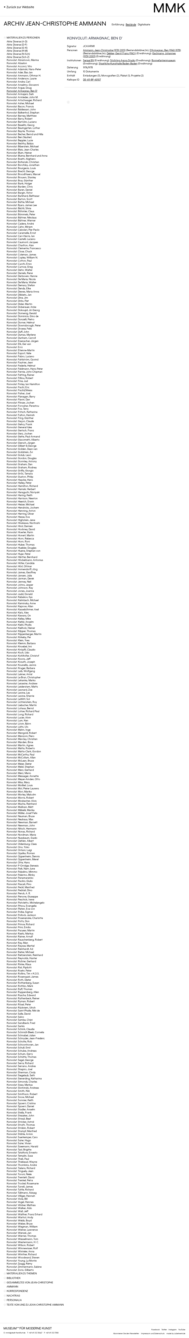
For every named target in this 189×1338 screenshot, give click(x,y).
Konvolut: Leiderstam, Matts (22, 686)
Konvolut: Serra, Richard (20, 1063)
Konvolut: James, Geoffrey (21, 572)
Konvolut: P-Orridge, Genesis (23, 865)
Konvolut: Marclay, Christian (22, 738)
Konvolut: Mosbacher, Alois (22, 800)
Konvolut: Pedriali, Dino (19, 890)
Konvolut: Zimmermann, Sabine (24, 1266)
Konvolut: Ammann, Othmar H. (24, 75)
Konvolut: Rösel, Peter (19, 1004)
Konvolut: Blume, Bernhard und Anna (27, 155)
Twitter (164, 1329)
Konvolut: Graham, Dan (19, 464)
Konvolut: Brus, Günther (20, 180)
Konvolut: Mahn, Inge (18, 729)
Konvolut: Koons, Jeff (18, 658)
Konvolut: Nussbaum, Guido (22, 837)
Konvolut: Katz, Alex (18, 612)
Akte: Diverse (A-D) (17, 41)
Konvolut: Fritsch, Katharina (22, 411)
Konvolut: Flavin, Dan (18, 399)
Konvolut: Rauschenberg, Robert (25, 939)
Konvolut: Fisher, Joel (18, 393)
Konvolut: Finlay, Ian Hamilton (23, 384)
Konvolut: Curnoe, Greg (20, 266)
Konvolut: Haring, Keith (19, 495)
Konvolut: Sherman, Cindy (21, 1072)
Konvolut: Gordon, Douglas (22, 458)
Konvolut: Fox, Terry (18, 408)
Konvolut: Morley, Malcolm (21, 794)
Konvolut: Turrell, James (20, 1186)
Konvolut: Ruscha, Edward (21, 995)
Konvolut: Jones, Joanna (20, 590)
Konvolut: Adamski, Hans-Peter (24, 69)
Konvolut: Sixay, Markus (20, 1084)
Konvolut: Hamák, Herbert (21, 489)
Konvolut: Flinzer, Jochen (20, 402)
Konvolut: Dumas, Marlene (21, 334)
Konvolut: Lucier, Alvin (19, 717)
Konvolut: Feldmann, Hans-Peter (25, 368)
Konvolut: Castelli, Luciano (21, 238)
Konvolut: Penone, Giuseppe (22, 896)
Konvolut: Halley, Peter (19, 482)
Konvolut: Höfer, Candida (21, 563)
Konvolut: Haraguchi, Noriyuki (23, 492)
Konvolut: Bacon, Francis (20, 106)
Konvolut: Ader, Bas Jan (20, 72)
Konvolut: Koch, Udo (18, 652)
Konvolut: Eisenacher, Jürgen (23, 340)
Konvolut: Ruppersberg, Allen (23, 992)
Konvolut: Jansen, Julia (19, 575)
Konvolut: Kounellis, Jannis (21, 664)
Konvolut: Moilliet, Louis (20, 785)
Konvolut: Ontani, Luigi (19, 850)
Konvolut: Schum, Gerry (20, 1053)
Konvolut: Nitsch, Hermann (22, 828)
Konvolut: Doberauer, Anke (21, 306)
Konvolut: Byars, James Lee (22, 205)
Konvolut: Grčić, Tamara (20, 473)
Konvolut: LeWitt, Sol (18, 698)
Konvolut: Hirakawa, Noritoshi (23, 522)
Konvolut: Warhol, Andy (20, 1217)
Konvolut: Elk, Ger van (19, 343)
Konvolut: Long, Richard (20, 714)
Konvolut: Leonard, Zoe (19, 689)
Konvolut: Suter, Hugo (19, 1140)
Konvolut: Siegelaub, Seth (21, 1075)
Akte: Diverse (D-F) (17, 44)
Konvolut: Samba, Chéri (20, 1019)
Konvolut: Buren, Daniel (19, 189)
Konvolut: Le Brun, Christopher (24, 677)
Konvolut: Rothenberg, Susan (23, 982)
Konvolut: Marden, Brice (20, 742)
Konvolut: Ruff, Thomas (19, 989)
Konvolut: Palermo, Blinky (21, 874)
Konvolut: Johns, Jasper (20, 584)
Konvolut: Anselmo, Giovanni (23, 84)
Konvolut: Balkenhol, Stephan (23, 112)
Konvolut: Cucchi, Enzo (19, 263)
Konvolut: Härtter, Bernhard (22, 556)
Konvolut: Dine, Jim (17, 297)
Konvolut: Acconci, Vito (19, 66)
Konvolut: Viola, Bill (17, 1198)
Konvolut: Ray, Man (17, 942)
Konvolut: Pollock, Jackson (21, 914)
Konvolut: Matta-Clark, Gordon (24, 751)
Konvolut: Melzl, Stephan (20, 766)
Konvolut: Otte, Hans (18, 862)
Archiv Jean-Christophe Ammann (55, 23)
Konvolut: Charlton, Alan (20, 245)
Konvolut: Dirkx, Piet (18, 300)
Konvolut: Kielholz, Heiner (21, 627)
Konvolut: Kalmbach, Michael (23, 600)
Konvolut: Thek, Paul (18, 1158)
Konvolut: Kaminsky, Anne (21, 603)
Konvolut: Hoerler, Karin (20, 532)
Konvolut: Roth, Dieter (19, 979)
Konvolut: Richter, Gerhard (21, 961)
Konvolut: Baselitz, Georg (20, 124)
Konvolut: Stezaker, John (20, 1115)
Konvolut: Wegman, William (22, 1226)
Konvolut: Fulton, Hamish (21, 415)
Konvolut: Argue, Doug (19, 87)
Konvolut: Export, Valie (19, 353)
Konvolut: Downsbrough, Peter (24, 325)
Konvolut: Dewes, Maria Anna (23, 291)
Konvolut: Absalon (17, 63)
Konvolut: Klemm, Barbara (21, 643)
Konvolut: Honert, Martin (20, 535)
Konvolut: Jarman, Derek (20, 578)
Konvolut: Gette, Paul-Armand (23, 436)
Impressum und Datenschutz (152, 1333)
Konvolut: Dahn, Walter (19, 269)
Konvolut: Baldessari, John (21, 109)
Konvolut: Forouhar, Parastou (23, 405)
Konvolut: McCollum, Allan (21, 757)
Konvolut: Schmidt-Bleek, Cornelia (25, 1032)
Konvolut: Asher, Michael (20, 103)
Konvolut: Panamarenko (20, 877)
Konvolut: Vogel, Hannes (20, 1201)
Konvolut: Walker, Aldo (19, 1208)
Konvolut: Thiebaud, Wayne (22, 1161)
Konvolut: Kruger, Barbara (21, 668)
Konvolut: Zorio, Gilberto (20, 1269)
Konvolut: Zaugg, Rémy (19, 1263)
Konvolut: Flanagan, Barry (21, 396)
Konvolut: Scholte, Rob (19, 1041)
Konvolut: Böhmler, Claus (20, 211)
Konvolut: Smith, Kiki (18, 1090)
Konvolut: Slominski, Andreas (23, 1087)
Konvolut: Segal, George (20, 1059)
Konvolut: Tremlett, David (20, 1177)
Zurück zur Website (20, 7)
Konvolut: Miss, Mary (18, 782)
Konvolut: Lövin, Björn (19, 723)
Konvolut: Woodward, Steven (23, 1257)
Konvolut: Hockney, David (21, 529)
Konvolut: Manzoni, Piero (20, 735)
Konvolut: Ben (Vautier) (19, 137)
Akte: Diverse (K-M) (17, 50)
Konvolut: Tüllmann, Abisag (22, 1192)
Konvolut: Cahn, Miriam (20, 226)
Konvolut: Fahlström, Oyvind (22, 359)
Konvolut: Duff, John (18, 331)
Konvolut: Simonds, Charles (22, 1081)
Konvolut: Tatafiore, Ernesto (22, 1152)
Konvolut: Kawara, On (19, 615)
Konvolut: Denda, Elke (19, 288)
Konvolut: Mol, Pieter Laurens (23, 788)
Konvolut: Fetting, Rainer (20, 374)
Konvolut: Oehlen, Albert (20, 840)
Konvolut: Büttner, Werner (21, 220)
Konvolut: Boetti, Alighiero (21, 158)
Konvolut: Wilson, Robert (21, 1245)
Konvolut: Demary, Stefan (21, 285)
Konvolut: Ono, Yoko (18, 847)
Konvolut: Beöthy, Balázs (20, 143)
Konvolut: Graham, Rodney (22, 467)
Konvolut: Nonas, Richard (21, 831)
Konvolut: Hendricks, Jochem (23, 507)
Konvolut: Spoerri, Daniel (20, 1106)
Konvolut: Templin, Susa (20, 1155)
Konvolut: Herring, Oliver (20, 513)
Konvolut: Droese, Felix (19, 328)
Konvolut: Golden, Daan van (22, 448)
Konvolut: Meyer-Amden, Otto (23, 779)
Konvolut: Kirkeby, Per (19, 637)
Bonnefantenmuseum (164, 60)
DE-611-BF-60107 (92, 79)
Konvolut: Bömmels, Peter (21, 214)
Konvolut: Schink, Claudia (21, 1029)
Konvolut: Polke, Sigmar (20, 911)
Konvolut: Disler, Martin (19, 303)
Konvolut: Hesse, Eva (18, 516)
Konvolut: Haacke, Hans (20, 479)
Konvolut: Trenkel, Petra (20, 1180)
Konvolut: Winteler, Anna (20, 1251)
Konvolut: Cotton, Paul (19, 260)
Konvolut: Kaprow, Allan (20, 606)
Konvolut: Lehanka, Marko (21, 680)
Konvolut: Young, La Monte (22, 1260)
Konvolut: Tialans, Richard (21, 1168)
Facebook (155, 1329)
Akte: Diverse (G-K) (17, 47)
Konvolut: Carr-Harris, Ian (21, 236)
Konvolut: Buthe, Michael (20, 201)
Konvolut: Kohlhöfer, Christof (23, 655)
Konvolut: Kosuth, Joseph (21, 661)
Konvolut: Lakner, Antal (19, 674)
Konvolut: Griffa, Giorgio (20, 470)
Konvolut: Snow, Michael (20, 1096)
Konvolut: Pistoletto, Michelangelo (25, 902)
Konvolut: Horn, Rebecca (20, 538)
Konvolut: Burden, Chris (20, 186)
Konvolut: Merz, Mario (19, 773)
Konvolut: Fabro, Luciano (20, 356)
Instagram (173, 1329)
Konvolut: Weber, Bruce (19, 1223)
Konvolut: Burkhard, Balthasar (23, 195)
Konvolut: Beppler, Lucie (20, 140)
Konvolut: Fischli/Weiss (19, 390)
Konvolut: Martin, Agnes (20, 745)
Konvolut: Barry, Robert (19, 118)
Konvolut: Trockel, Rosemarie (23, 1183)
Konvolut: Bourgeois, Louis (21, 168)
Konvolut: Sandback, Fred (21, 1022)
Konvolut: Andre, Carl (18, 81)
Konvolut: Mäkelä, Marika (21, 810)
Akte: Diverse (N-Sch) (18, 53)
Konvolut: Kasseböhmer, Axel (23, 609)
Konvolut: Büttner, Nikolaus (22, 217)
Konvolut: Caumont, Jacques (22, 242)
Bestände (131, 24)
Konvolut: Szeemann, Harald (22, 1146)
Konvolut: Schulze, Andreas (22, 1050)
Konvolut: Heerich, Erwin (20, 501)
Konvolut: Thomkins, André (22, 1164)
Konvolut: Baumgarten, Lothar (23, 127)
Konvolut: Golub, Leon (19, 454)
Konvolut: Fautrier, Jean (20, 362)
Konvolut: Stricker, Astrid (20, 1121)
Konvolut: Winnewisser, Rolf (22, 1248)
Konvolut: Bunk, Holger (19, 183)
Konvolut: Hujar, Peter (19, 553)
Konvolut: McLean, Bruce (20, 760)
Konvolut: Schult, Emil (18, 1047)
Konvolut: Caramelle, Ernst (21, 232)
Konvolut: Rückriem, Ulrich (21, 1007)
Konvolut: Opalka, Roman (21, 853)
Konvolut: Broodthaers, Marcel (23, 174)
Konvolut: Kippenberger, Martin (24, 633)
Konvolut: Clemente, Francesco (24, 248)
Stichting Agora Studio (122, 60)
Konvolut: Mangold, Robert (22, 732)
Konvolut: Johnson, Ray (20, 587)
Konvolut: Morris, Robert (20, 797)
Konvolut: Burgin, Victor (20, 192)
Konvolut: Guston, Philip (20, 476)
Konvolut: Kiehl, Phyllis (19, 624)
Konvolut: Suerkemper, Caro (22, 1137)
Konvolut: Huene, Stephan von (23, 550)
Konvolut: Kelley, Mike (19, 618)
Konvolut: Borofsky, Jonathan (23, 164)
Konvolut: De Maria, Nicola (21, 279)
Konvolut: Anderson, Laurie (22, 78)
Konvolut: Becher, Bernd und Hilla (25, 134)
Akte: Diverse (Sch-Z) (18, 56)
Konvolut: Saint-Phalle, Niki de (23, 1010)
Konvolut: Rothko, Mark (20, 985)
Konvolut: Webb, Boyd (19, 1220)
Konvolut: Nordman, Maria (21, 834)
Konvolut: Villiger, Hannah (21, 1195)
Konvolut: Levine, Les (18, 692)
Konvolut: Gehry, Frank (19, 424)
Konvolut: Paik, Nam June (21, 868)
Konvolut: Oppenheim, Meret (23, 859)
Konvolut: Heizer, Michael (20, 504)
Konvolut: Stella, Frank (19, 1112)
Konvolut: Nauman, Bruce (21, 816)
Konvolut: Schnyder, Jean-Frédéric (26, 1038)
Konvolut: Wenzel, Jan (19, 1232)
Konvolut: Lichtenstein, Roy (22, 701)
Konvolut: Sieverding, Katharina (24, 1078)
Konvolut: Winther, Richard (22, 1254)
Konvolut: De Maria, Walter (21, 282)
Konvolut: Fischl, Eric (18, 387)
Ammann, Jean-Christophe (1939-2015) (104, 50)
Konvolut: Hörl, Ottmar (19, 566)
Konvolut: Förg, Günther (20, 417)
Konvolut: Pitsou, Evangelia (22, 905)
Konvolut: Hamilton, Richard (22, 485)
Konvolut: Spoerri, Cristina (21, 1103)
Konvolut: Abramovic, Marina (23, 59)
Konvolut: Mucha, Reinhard (22, 803)
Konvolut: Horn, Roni (18, 541)
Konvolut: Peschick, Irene (20, 899)
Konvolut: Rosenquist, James (22, 976)
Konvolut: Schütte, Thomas (21, 1056)
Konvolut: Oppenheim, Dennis (23, 856)
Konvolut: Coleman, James (21, 254)
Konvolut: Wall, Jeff (17, 1211)
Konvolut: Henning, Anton (21, 510)
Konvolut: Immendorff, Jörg (22, 569)
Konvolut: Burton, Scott (19, 198)
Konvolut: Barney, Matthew (22, 115)
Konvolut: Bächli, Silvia (19, 208)
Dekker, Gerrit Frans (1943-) (121, 53)
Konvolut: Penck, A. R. (19, 893)
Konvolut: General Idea (19, 427)
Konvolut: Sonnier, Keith (20, 1100)
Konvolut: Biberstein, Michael (23, 146)
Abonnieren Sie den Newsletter (126, 1333)
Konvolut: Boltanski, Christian (23, 161)
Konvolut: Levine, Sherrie (20, 695)
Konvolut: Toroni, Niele (19, 1174)
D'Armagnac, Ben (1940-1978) (165, 50)
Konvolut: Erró (15, 347)
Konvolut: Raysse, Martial (21, 945)
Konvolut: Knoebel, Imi (19, 646)
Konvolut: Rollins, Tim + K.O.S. (23, 973)
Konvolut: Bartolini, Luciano (22, 121)
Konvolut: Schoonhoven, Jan (23, 1044)
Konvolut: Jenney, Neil (19, 581)
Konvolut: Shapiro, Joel (19, 1069)
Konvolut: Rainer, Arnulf (20, 936)
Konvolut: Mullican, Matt (20, 806)
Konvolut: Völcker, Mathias (21, 1205)
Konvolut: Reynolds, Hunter (22, 958)
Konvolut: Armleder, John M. (22, 97)
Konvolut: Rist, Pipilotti (19, 967)
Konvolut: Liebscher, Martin (22, 705)
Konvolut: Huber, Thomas (21, 544)
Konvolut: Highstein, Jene (21, 519)
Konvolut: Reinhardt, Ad (20, 948)
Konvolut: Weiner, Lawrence (22, 1229)
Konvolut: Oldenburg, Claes (22, 843)
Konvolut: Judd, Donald (19, 594)
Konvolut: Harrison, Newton (22, 498)
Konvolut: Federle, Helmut (21, 365)
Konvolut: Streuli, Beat (19, 1118)
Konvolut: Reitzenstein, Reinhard (25, 954)
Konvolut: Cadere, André (20, 223)
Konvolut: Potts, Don (18, 921)
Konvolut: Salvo (15, 1016)
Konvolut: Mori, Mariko (19, 791)
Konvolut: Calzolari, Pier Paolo (23, 229)
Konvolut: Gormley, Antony (22, 461)
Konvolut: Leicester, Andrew (22, 683)
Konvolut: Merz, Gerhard (20, 769)
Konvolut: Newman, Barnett (22, 822)
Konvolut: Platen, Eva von (21, 908)
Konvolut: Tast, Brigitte (19, 1149)
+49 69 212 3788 (52, 1333)
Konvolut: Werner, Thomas (21, 1235)
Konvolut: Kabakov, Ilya (19, 596)
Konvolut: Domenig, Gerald (22, 313)
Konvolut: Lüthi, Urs (17, 726)
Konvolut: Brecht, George (20, 171)
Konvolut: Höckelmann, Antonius (25, 559)
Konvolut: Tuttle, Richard (20, 1189)
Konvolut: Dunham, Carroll (21, 337)
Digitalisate (144, 24)
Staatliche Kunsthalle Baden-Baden (118, 63)
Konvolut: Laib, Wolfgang (21, 671)
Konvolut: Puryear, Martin (21, 930)
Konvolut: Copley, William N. (22, 257)
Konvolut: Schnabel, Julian (21, 1035)
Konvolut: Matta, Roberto (21, 748)
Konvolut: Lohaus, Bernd (20, 708)
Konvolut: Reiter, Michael (20, 952)
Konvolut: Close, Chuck (19, 251)
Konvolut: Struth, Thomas (21, 1124)
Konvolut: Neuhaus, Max (20, 819)
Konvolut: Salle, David (18, 1013)
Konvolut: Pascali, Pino (19, 884)
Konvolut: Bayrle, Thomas (21, 131)
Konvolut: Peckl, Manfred (20, 887)
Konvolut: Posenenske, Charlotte (25, 917)
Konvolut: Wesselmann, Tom (22, 1238)
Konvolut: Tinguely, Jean (20, 1171)
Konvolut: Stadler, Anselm (21, 1109)
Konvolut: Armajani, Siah (20, 94)
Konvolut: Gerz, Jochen (19, 433)
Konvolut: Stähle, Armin (20, 1133)
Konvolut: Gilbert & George (21, 445)
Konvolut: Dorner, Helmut (21, 322)
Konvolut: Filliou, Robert (20, 377)
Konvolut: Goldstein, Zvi (20, 452)
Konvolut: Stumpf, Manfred (22, 1131)
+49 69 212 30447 (35, 1333)
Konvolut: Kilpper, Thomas (21, 631)
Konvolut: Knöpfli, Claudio (21, 649)
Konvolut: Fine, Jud (17, 380)
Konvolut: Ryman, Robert (21, 1001)
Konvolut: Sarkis (16, 1026)
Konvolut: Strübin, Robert (21, 1127)
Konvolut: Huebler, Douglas (21, 547)
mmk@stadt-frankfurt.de (15, 1333)
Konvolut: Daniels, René (20, 273)
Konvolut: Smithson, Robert (22, 1094)
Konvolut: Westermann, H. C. (23, 1242)
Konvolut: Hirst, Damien (20, 526)
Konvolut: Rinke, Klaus (19, 964)
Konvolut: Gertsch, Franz (20, 430)
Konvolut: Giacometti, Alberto (23, 439)
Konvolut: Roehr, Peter (19, 970)
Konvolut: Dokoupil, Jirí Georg (23, 310)
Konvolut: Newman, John (21, 825)
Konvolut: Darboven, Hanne (22, 275)
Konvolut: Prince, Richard (20, 924)
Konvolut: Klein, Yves (18, 640)
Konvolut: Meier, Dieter (19, 763)
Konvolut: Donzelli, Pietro (20, 319)
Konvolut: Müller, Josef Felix (22, 812)
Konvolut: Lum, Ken (17, 720)
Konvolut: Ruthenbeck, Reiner (23, 998)
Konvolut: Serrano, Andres (21, 1066)
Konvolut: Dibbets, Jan (19, 294)
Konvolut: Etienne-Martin (21, 350)
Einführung (118, 24)
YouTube (181, 1329)
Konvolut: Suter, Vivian (19, 1143)
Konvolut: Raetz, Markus (20, 933)
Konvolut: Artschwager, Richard (24, 100)
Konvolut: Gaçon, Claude (20, 421)
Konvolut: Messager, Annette (23, 775)
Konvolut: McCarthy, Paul (20, 754)
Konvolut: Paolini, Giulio (20, 880)
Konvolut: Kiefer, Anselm (20, 621)
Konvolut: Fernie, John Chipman (24, 371)
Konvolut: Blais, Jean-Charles (23, 149)
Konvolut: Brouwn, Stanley (21, 177)
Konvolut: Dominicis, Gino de (22, 316)
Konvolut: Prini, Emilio (19, 927)
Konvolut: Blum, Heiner (19, 152)
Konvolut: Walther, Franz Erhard (24, 1214)
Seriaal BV (88, 60)
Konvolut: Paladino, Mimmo (22, 871)
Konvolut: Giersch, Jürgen (21, 442)
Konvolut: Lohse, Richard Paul (23, 711)
